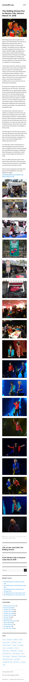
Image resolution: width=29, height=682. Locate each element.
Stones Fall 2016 (8, 622)
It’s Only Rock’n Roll (7, 672)
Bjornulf (6, 536)
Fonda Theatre (7, 645)
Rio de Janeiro (22, 656)
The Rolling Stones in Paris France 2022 (14, 593)
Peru (22, 653)
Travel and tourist (8, 624)
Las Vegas (20, 645)
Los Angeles (10, 648)
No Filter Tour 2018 (9, 611)
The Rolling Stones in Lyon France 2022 (14, 594)
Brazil (20, 639)
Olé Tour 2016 (19, 536)
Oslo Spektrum (7, 653)
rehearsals (14, 656)
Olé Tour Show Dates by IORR (10, 675)
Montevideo (13, 650)
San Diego (17, 659)
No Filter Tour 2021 (9, 615)
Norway (20, 650)
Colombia (13, 642)
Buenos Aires (6, 642)
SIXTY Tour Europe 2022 (10, 620)
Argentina (9, 639)
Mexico (25, 536)
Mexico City (4, 538)
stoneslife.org (8, 5)
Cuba (19, 642)
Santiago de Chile (7, 662)
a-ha (4, 639)
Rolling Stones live (12, 538)
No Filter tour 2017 (8, 609)
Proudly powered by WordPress (17, 679)
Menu (24, 4)
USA (4, 664)
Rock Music (7, 619)
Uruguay (23, 662)
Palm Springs (16, 653)
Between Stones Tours (10, 606)
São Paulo (16, 662)
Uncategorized (8, 626)
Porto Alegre (6, 656)
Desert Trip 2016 (8, 607)
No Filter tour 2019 (9, 613)
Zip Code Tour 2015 (9, 628)
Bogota (16, 639)
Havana (14, 645)
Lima (4, 648)
